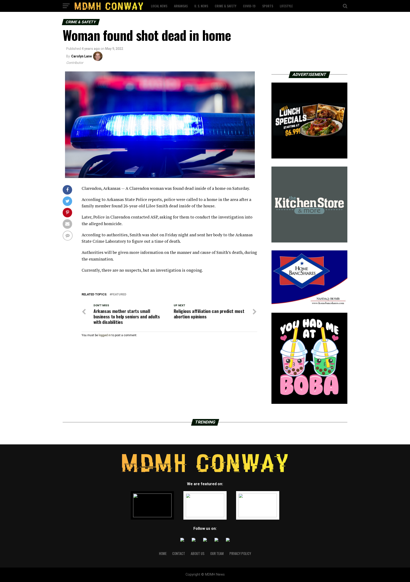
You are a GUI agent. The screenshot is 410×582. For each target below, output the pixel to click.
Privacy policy (240, 553)
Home (163, 553)
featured (119, 294)
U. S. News (201, 5)
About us (198, 553)
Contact (178, 553)
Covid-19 (249, 5)
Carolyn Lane (81, 56)
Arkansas (181, 5)
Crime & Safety (225, 5)
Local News (159, 5)
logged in (105, 335)
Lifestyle (286, 5)
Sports (267, 5)
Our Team (217, 553)
